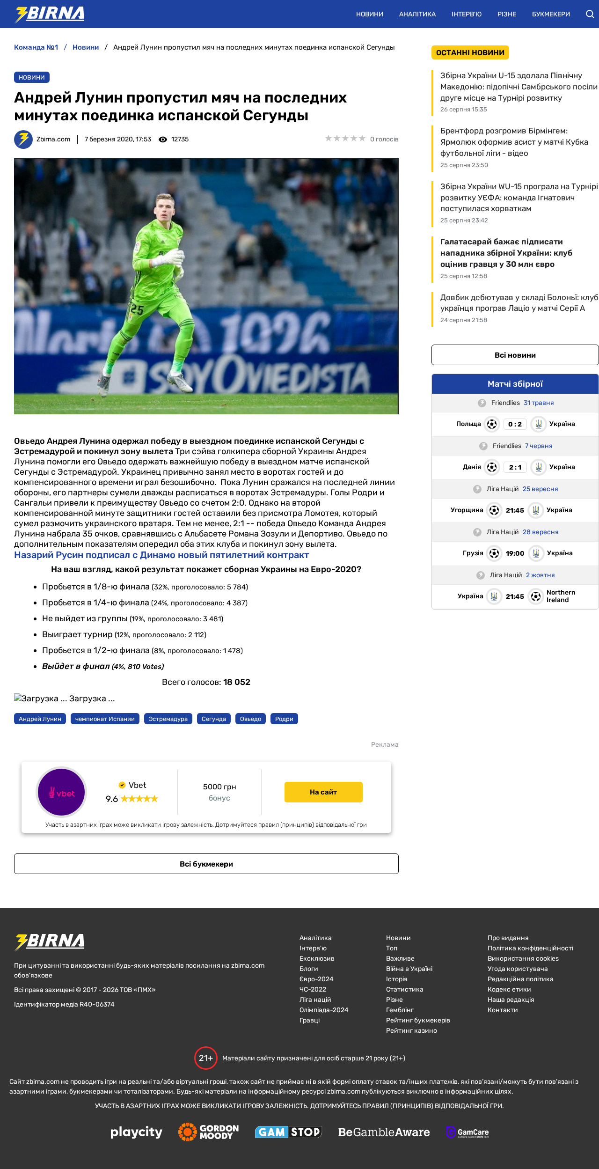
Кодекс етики (509, 989)
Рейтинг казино (411, 1031)
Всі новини (515, 355)
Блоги (309, 969)
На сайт (323, 792)
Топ (391, 948)
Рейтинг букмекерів (418, 1020)
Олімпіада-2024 (324, 1010)
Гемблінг (400, 1010)
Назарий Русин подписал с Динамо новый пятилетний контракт (161, 554)
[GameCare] (467, 1133)
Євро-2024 (317, 979)
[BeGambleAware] (384, 1133)
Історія (397, 979)
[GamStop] (288, 1133)
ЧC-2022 (313, 989)
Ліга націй (315, 1000)
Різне (506, 14)
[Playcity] (136, 1133)
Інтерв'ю (467, 14)
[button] (590, 14)
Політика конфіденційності (530, 948)
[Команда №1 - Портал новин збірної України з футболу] (44, 14)
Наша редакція (511, 1000)
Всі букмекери (206, 864)
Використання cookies (523, 959)
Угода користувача (518, 969)
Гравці (310, 1020)
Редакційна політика (521, 979)
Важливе (400, 959)
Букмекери (551, 14)
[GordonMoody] (208, 1133)
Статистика (405, 989)
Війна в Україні (409, 969)
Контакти (503, 1010)
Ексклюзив (317, 959)
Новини (369, 14)
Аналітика (417, 14)
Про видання (508, 938)
